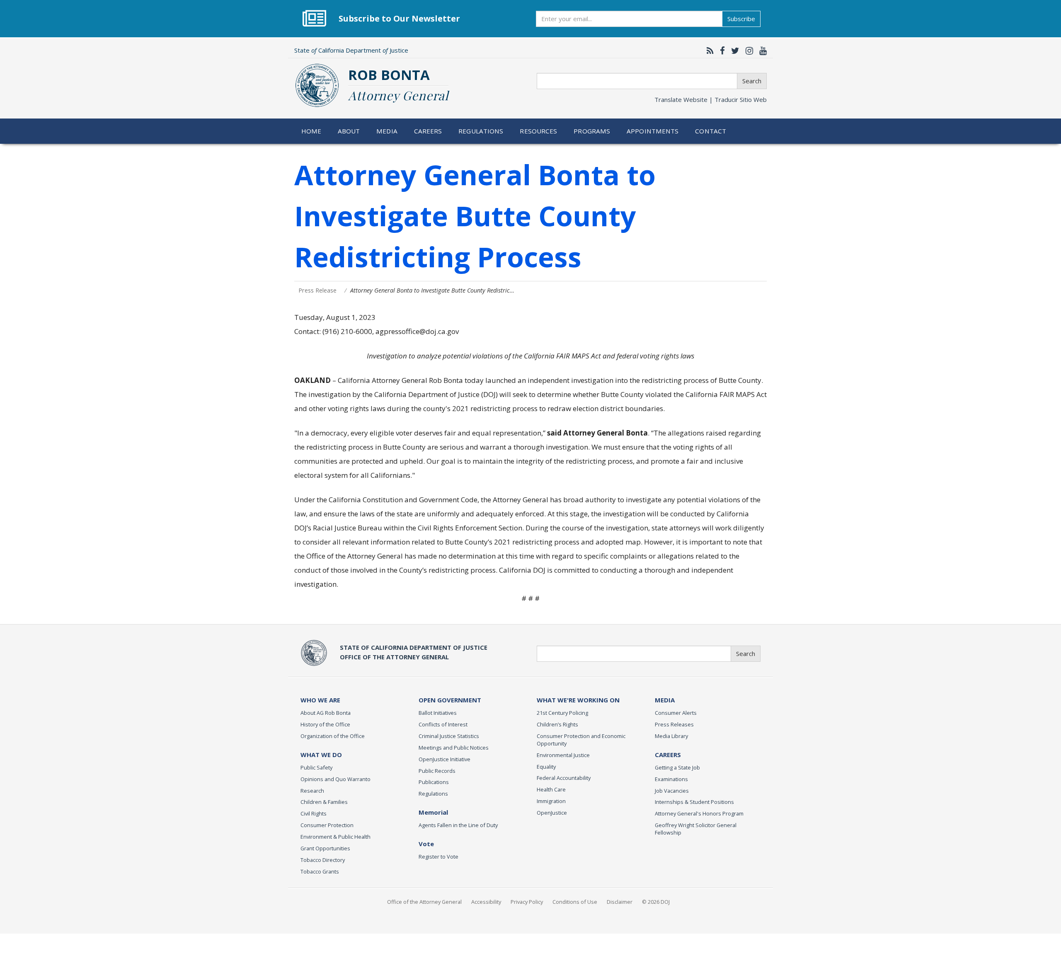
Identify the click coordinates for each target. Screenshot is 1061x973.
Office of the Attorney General (424, 901)
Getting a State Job (677, 767)
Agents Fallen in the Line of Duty (458, 825)
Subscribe (741, 19)
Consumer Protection (327, 825)
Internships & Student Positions (694, 802)
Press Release (317, 290)
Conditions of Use (574, 901)
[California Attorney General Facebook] (720, 50)
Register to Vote (438, 856)
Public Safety (316, 767)
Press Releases (674, 724)
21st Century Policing (562, 712)
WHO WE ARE (320, 700)
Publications (434, 782)
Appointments (653, 131)
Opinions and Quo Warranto (335, 779)
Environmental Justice (563, 755)
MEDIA (665, 700)
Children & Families (324, 802)
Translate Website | (710, 99)
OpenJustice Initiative (444, 759)
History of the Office (325, 724)
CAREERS (668, 754)
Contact (710, 131)
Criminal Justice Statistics (449, 736)
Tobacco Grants (319, 871)
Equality (546, 766)
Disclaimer (619, 901)
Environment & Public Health (335, 836)
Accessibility (486, 901)
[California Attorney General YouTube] (761, 50)
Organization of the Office (332, 736)
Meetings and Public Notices (454, 747)
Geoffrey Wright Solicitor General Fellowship (695, 828)
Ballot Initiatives (438, 712)
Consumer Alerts (676, 712)
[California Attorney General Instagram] (747, 50)
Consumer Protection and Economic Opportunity (581, 739)
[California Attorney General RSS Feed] (708, 50)
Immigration (551, 801)
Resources (538, 131)
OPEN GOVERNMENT (450, 700)
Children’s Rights (557, 724)
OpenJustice (552, 812)
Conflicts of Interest (443, 724)
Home (311, 131)
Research (312, 790)
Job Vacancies (672, 790)
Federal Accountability (564, 778)
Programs (592, 131)
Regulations (480, 131)
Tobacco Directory (322, 860)
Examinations (671, 779)
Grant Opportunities (325, 848)
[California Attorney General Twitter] (733, 50)
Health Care (551, 789)
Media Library (671, 736)
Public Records (437, 771)
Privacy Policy (527, 901)
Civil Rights (313, 813)
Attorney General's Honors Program (699, 813)
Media (386, 131)
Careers (428, 131)
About (349, 131)
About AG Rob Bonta (325, 712)
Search (751, 81)
